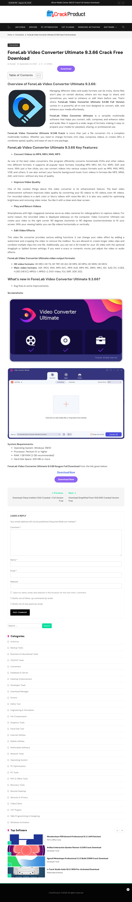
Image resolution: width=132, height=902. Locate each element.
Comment (15, 527)
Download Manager (19, 691)
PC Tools (14, 772)
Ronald (12, 64)
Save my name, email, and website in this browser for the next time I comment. (49, 592)
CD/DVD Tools (17, 660)
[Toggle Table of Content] (37, 75)
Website (14, 581)
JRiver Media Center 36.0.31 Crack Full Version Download (75, 3)
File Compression (18, 716)
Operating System (19, 760)
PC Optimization (49, 27)
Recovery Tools (17, 785)
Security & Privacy (19, 797)
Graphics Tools (17, 722)
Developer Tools (18, 685)
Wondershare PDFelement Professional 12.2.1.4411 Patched (74, 836)
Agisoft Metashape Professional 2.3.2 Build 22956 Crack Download (77, 858)
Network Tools (17, 753)
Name (13, 559)
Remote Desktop (18, 791)
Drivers (33, 27)
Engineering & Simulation (22, 710)
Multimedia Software (20, 747)
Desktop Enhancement (21, 679)
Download (66, 68)
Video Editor (16, 803)
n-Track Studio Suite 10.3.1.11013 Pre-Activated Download (73, 869)
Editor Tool (15, 704)
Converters (13, 45)
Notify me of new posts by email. (28, 604)
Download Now (66, 472)
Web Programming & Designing (25, 816)
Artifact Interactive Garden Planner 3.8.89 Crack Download (74, 847)
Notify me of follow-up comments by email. (33, 598)
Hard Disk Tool (17, 728)
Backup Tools (16, 647)
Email (13, 570)
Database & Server (19, 672)
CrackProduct (55, 893)
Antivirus (20, 27)
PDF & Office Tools (19, 778)
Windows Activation (89, 27)
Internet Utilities (18, 735)
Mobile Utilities (17, 741)
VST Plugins (68, 27)
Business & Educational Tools (24, 654)
